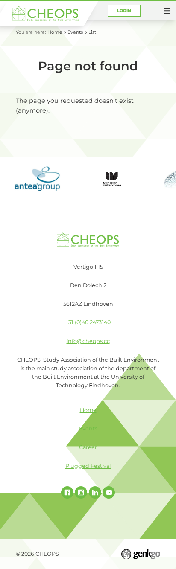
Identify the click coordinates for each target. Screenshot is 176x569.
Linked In (95, 492)
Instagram (81, 492)
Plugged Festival (88, 466)
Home (54, 32)
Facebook (67, 492)
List (92, 32)
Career (88, 447)
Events (75, 32)
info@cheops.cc (88, 341)
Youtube (109, 492)
